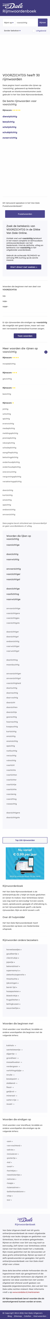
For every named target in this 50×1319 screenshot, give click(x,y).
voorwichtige (13, 599)
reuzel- (9, 1104)
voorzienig (11, 794)
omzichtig (7, 500)
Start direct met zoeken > (23, 267)
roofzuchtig (11, 751)
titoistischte (11, 979)
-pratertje (11, 1158)
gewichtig (7, 379)
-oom (8, 1141)
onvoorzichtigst (13, 678)
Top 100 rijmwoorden (25, 840)
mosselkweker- (13, 1062)
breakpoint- (11, 1079)
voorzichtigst (13, 579)
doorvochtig (12, 697)
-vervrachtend (13, 1145)
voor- (5, 306)
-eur (8, 1200)
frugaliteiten (12, 999)
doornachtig (12, 693)
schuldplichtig (10, 132)
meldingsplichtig (10, 433)
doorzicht (10, 702)
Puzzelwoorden (25, 214)
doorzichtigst (12, 636)
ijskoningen (11, 983)
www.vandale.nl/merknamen (25, 1292)
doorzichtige (13, 588)
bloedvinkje (11, 995)
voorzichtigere (13, 613)
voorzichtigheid (13, 683)
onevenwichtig (9, 472)
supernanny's (12, 970)
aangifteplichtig (10, 452)
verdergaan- (12, 1066)
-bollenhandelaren (15, 1191)
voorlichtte (11, 789)
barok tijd (11, 987)
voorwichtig (12, 559)
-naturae (10, 1179)
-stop (8, 1196)
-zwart (9, 1166)
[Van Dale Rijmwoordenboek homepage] (14, 6)
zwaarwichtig (10, 137)
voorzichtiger (13, 574)
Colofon (27, 1316)
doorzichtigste (13, 817)
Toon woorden (25, 336)
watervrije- (11, 1100)
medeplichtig (9, 428)
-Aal (8, 1162)
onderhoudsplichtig (12, 467)
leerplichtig (8, 121)
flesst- (9, 1087)
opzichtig (7, 505)
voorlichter (11, 780)
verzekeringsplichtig (12, 481)
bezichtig (7, 394)
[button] (45, 352)
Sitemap (18, 1316)
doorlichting (12, 660)
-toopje (9, 1183)
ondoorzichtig (9, 509)
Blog (10, 1316)
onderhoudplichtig (11, 462)
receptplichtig (9, 363)
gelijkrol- (10, 1091)
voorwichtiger (12, 646)
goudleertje (11, 954)
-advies (9, 1149)
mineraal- (11, 1095)
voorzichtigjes (12, 618)
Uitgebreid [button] (41, 30)
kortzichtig (8, 495)
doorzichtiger (12, 631)
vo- (4, 296)
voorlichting (12, 594)
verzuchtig (11, 755)
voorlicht (10, 765)
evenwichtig (8, 423)
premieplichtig (9, 438)
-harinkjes (11, 1170)
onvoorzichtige (13, 608)
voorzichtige (12, 544)
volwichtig (11, 760)
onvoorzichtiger (13, 673)
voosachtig (11, 804)
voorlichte (11, 770)
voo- (5, 301)
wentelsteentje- (13, 1049)
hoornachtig (12, 722)
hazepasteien (12, 991)
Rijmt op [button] (8, 22)
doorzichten (11, 707)
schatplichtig (9, 127)
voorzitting (11, 799)
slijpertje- (10, 1054)
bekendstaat (12, 966)
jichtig (5, 409)
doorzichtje (11, 712)
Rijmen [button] (42, 22)
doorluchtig (11, 688)
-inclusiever (11, 1154)
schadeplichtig (9, 447)
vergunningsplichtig (12, 476)
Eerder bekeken (11, 30)
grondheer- (11, 1058)
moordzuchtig (12, 664)
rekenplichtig (9, 443)
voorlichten (11, 775)
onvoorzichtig (9, 514)
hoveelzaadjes (13, 949)
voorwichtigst (12, 651)
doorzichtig (8, 490)
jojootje (9, 962)
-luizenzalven (12, 1187)
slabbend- (11, 1083)
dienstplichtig (10, 116)
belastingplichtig (10, 457)
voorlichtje (11, 784)
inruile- (9, 1075)
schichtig (7, 414)
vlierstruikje (11, 958)
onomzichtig (12, 741)
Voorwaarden (39, 1316)
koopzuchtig (12, 726)
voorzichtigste (13, 623)
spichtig (6, 418)
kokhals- (10, 1045)
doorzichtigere (13, 812)
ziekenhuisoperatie (15, 974)
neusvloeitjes (12, 1008)
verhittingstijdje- (14, 1070)
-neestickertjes (13, 1175)
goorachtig (11, 717)
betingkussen (12, 1004)
